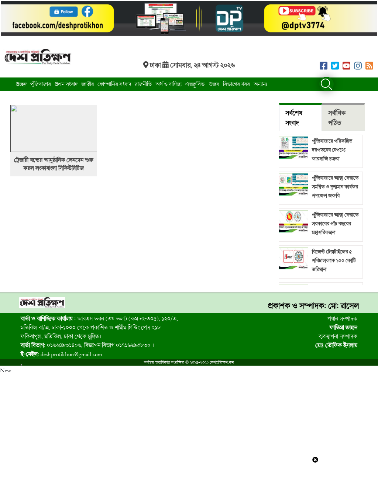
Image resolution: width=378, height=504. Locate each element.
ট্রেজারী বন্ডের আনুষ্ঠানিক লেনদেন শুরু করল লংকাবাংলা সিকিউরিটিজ (53, 164)
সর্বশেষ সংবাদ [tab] (293, 117)
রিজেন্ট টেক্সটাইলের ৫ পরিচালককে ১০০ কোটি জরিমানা (334, 260)
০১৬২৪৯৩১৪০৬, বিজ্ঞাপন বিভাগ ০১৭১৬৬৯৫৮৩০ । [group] (87, 345)
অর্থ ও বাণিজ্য (168, 84)
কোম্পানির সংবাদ (114, 84)
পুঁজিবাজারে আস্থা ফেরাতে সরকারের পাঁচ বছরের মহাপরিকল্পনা (335, 223)
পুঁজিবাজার (40, 84)
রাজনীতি (143, 84)
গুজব (214, 84)
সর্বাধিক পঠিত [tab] (337, 117)
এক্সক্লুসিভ (195, 84)
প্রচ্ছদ (21, 84)
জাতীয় (87, 84)
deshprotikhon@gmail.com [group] (61, 354)
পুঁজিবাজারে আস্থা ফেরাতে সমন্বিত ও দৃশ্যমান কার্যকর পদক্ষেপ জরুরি (335, 186)
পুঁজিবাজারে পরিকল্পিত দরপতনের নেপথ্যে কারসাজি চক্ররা (332, 149)
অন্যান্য (260, 84)
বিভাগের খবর (236, 84)
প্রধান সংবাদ (66, 84)
